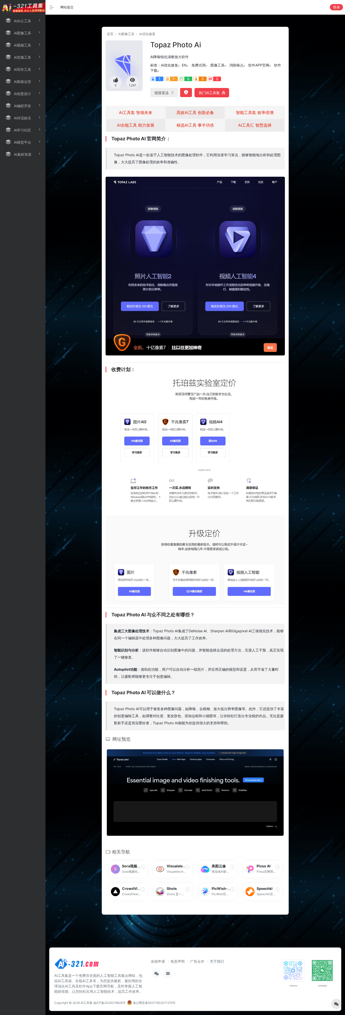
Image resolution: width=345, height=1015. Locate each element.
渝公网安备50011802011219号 (154, 1003)
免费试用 (198, 65)
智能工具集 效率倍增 (255, 112)
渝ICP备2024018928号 (109, 1003)
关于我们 (217, 961)
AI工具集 (86, 1003)
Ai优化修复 (147, 34)
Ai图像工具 (126, 34)
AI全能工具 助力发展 (135, 125)
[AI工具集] (77, 965)
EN (184, 65)
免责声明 (177, 961)
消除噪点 (236, 65)
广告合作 (197, 961)
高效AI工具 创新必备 (195, 112)
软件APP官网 (258, 65)
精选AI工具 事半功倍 (195, 125)
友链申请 (158, 961)
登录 (336, 7)
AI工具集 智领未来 (135, 112)
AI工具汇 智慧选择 (255, 125)
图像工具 (217, 65)
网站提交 (66, 7)
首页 (110, 34)
